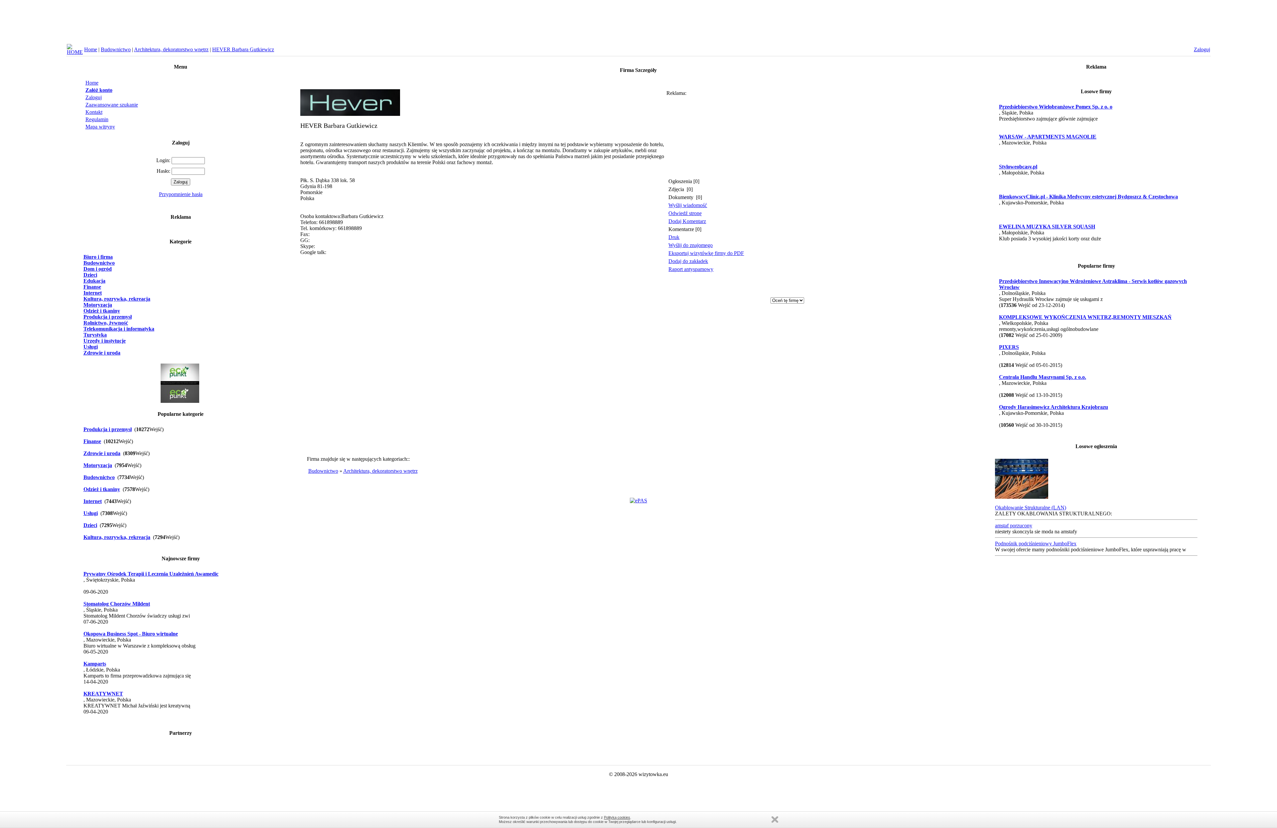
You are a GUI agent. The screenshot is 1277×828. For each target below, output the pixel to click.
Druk (673, 237)
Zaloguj (93, 97)
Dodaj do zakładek (688, 261)
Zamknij (775, 819)
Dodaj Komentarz (687, 221)
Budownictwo (116, 49)
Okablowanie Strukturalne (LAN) (1030, 507)
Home (90, 49)
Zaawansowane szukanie (111, 105)
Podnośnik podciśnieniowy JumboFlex (1035, 543)
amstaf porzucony (1013, 525)
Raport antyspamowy (690, 269)
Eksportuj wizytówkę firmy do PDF (706, 253)
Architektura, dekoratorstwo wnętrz (171, 49)
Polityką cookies (617, 817)
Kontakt (93, 112)
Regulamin (96, 119)
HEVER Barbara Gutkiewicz (243, 49)
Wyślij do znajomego (690, 245)
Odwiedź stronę (685, 213)
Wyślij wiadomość (687, 205)
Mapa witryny (100, 127)
